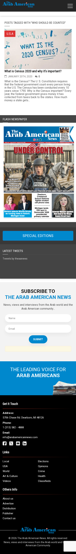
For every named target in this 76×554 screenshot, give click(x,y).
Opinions (43, 466)
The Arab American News (31, 538)
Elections (43, 461)
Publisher (8, 513)
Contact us (9, 518)
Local (6, 461)
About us (8, 498)
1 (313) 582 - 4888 (13, 427)
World (6, 471)
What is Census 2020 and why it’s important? (33, 71)
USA (5, 466)
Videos (7, 481)
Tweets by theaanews (15, 258)
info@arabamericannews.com (20, 437)
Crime (41, 471)
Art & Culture (10, 476)
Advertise (8, 503)
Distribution (9, 508)
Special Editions (38, 236)
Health (41, 476)
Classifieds (44, 481)
